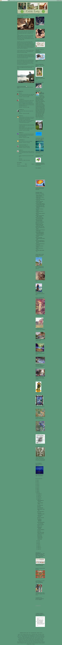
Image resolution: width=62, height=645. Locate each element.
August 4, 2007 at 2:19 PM (24, 137)
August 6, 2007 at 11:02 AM (24, 147)
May (38, 543)
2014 (37, 482)
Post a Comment (19, 162)
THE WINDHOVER (40, 507)
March (38, 546)
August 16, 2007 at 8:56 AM (24, 160)
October (38, 496)
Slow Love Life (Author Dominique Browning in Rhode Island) (40, 238)
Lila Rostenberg (21, 139)
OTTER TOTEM (39, 536)
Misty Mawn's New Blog (39, 223)
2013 (37, 484)
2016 (37, 480)
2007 (37, 492)
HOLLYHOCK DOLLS (40, 511)
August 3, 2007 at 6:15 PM (24, 107)
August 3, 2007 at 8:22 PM (24, 113)
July (38, 540)
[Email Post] (26, 86)
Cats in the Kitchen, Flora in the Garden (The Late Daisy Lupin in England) (40, 206)
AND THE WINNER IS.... (41, 529)
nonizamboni (20, 109)
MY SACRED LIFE (40, 505)
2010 (37, 488)
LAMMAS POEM (39, 537)
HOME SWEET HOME (40, 532)
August (38, 499)
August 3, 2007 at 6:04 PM (24, 96)
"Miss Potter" (22, 87)
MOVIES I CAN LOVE (40, 517)
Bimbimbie (20, 132)
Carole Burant (21, 99)
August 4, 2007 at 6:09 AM (24, 130)
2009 (37, 489)
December (38, 493)
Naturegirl (20, 115)
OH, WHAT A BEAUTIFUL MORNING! (39, 519)
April (38, 544)
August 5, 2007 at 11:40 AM (24, 142)
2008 (37, 491)
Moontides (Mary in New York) (40, 226)
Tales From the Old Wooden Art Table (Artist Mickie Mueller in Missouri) (40, 241)
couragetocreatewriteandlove (23, 144)
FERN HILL (39, 506)
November (38, 495)
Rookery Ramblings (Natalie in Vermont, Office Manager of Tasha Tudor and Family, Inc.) (40, 233)
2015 (37, 481)
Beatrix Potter (26, 87)
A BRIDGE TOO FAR (40, 533)
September (38, 497)
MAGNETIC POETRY (40, 524)
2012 (37, 485)
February (38, 547)
